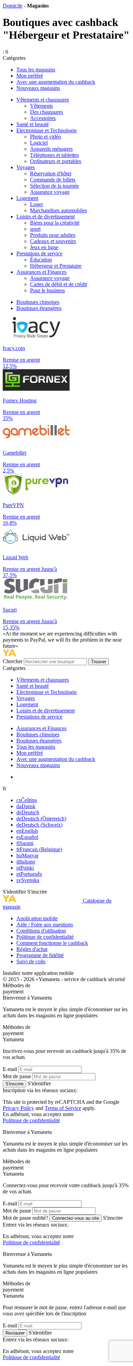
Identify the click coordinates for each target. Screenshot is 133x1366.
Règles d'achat (31, 949)
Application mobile (37, 918)
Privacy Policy (18, 1108)
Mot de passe (17, 1076)
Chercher (13, 661)
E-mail (10, 1069)
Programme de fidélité (40, 955)
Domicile (13, 6)
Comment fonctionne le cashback (52, 943)
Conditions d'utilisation (41, 931)
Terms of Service (63, 1108)
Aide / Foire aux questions (44, 924)
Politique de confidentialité (45, 937)
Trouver (98, 661)
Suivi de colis (30, 961)
